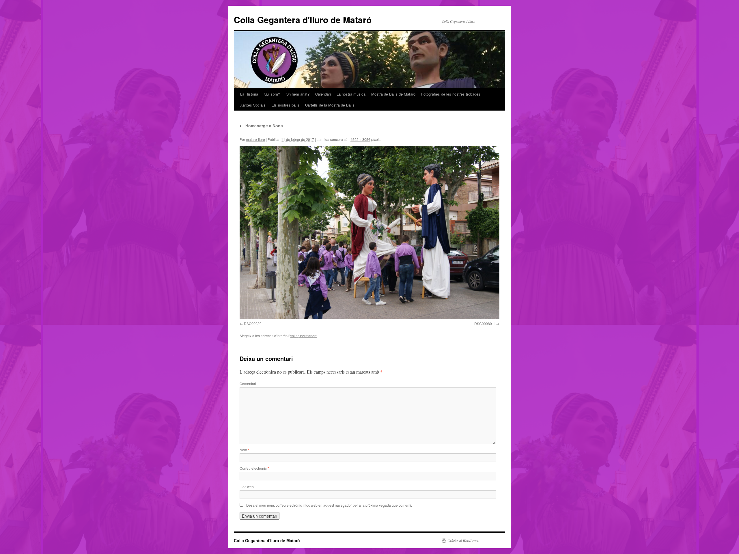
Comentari (248, 383)
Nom (244, 449)
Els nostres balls (285, 105)
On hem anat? (297, 94)
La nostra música (351, 94)
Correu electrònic (254, 468)
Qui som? (272, 94)
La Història (249, 94)
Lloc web (247, 486)
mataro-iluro (255, 139)
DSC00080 (253, 323)
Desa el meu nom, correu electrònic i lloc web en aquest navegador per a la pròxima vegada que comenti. (329, 505)
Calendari (323, 94)
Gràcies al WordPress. (463, 540)
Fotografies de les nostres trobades (450, 94)
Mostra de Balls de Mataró (393, 94)
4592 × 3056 (360, 139)
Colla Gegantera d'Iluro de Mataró (303, 19)
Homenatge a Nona (261, 125)
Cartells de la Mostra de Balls (329, 105)
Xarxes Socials (253, 105)
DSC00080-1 (484, 323)
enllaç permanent (303, 335)
